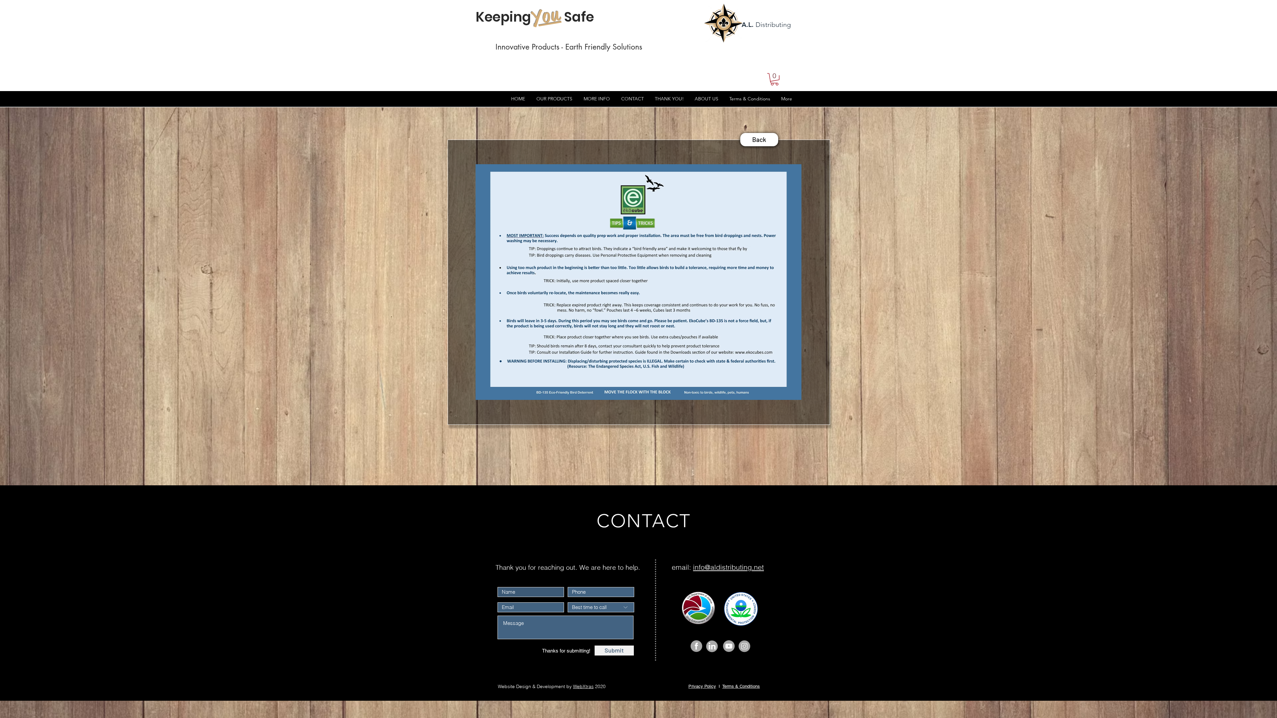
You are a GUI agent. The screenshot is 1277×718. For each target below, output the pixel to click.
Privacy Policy (702, 686)
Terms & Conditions (741, 686)
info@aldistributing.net (728, 567)
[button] (774, 79)
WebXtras (583, 686)
